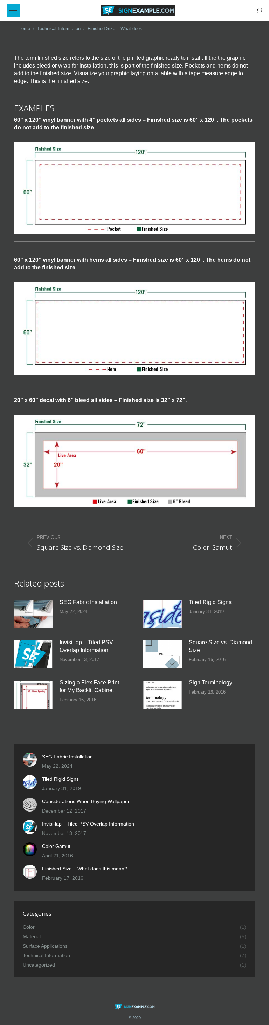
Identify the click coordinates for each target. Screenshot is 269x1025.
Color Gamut (56, 846)
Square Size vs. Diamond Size (220, 646)
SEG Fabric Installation (88, 602)
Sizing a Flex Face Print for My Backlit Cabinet (89, 686)
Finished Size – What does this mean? (84, 868)
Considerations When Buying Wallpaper (86, 801)
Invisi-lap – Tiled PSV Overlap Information (86, 646)
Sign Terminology (210, 683)
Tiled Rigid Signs (210, 602)
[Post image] (33, 614)
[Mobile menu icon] (13, 10)
